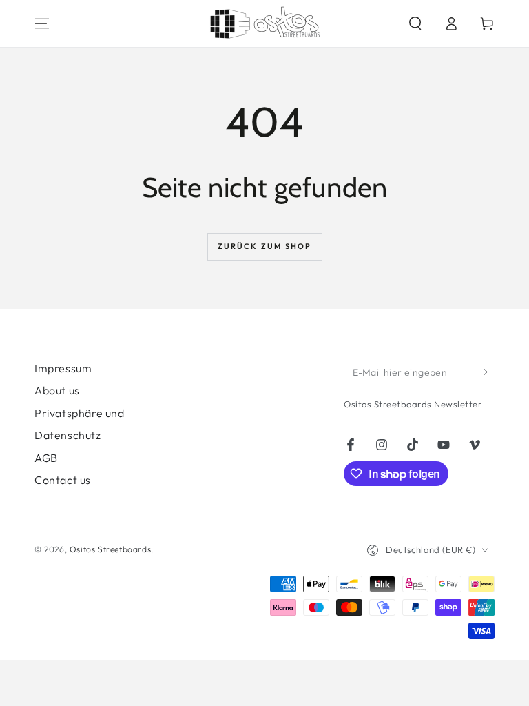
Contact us (62, 480)
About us (57, 390)
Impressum (63, 368)
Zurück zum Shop (265, 246)
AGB (46, 458)
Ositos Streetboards (110, 549)
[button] (415, 23)
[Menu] (42, 23)
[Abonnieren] (487, 371)
